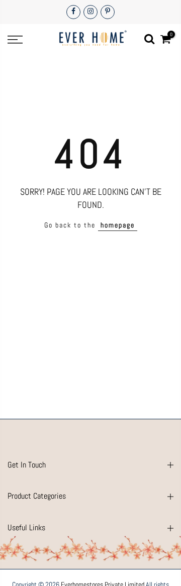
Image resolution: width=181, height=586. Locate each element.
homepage (118, 224)
